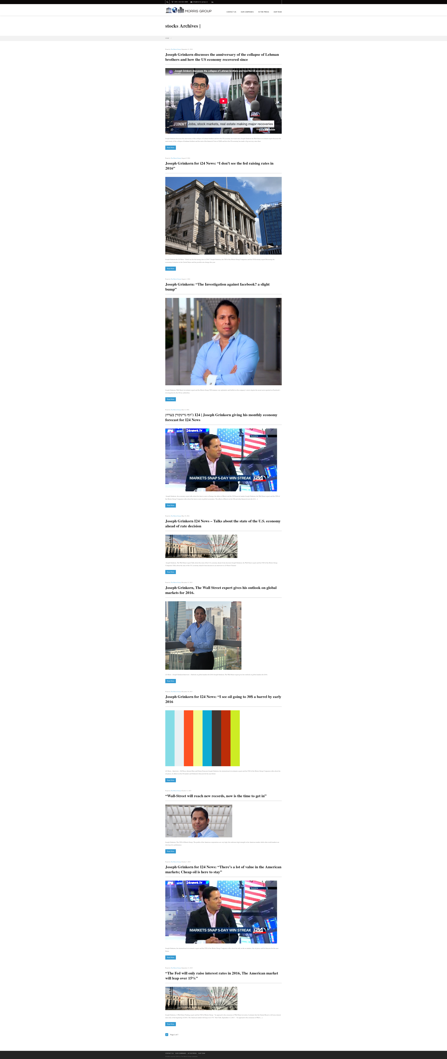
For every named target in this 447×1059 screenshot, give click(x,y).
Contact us (231, 12)
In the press (263, 12)
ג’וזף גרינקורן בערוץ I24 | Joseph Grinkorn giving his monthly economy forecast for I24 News (221, 417)
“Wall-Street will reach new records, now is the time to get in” (216, 795)
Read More (170, 147)
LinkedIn (212, 2)
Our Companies (247, 12)
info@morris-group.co (200, 2)
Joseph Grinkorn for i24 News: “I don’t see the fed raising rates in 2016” (219, 165)
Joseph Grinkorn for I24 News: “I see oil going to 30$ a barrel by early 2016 (223, 699)
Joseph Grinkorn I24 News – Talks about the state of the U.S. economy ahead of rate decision (223, 523)
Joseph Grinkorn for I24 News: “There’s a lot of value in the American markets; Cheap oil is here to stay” (223, 869)
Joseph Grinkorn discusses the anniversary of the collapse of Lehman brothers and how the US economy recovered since (222, 56)
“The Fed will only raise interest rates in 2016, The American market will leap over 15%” (221, 975)
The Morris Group (176, 49)
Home (167, 38)
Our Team (278, 12)
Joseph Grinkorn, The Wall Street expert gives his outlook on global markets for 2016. (221, 590)
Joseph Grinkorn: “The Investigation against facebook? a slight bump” (217, 286)
